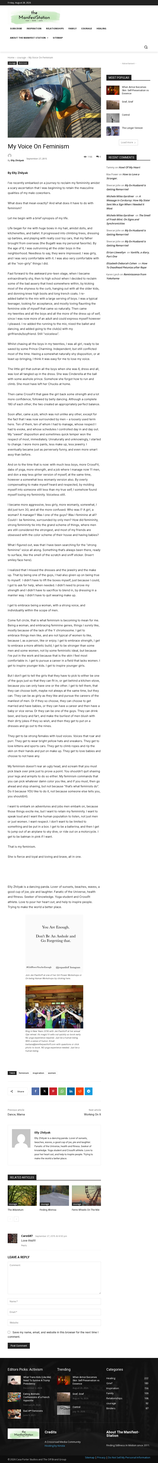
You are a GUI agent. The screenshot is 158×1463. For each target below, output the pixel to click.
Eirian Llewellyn (115, 252)
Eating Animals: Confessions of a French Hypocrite (36, 1397)
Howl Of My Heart (129, 167)
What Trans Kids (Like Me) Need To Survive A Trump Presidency (37, 1380)
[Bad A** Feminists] (14, 1414)
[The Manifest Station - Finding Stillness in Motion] (34, 15)
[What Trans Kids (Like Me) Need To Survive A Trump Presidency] (14, 1380)
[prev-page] (10, 1219)
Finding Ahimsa (48, 1210)
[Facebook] (35, 1091)
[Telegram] (88, 1091)
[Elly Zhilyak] (16, 156)
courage (21, 57)
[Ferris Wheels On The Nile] (86, 1195)
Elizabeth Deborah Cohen (121, 263)
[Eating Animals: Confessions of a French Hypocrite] (14, 1397)
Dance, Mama (16, 1114)
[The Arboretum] (22, 1195)
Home (11, 57)
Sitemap (90, 1457)
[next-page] (16, 1219)
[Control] (112, 118)
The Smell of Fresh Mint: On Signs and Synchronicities (128, 219)
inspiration (38, 1072)
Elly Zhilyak (17, 160)
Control (126, 115)
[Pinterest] (53, 1091)
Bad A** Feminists (33, 1411)
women (52, 1072)
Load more (127, 142)
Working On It (92, 1114)
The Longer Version (132, 128)
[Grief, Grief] (112, 104)
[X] (44, 1091)
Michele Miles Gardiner (120, 196)
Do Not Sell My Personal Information (129, 1457)
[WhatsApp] (62, 1091)
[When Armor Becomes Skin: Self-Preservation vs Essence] (112, 90)
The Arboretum (16, 1210)
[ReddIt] (80, 1091)
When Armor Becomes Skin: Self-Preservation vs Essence (135, 90)
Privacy (101, 1457)
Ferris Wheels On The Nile (85, 1210)
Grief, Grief (127, 101)
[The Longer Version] (112, 131)
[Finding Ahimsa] (54, 1195)
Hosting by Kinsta (55, 1445)
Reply (24, 1245)
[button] (145, 47)
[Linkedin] (71, 1091)
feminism (23, 63)
